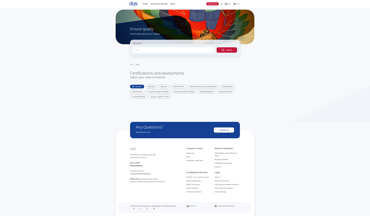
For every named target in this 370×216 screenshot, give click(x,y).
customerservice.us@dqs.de (140, 174)
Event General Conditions (224, 188)
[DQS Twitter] (133, 208)
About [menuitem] (172, 4)
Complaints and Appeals (223, 163)
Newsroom (190, 153)
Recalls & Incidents (221, 159)
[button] (228, 4)
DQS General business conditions (227, 184)
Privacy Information (222, 181)
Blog (188, 157)
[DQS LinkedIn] (147, 208)
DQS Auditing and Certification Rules (226, 154)
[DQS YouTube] (154, 208)
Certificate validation (193, 192)
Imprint (217, 177)
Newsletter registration (195, 160)
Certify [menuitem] (145, 4)
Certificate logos (192, 188)
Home (131, 64)
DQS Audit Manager (193, 181)
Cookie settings (220, 192)
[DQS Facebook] (140, 208)
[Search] (222, 4)
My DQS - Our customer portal (197, 177)
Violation (218, 167)
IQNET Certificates (193, 184)
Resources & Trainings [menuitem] (159, 4)
